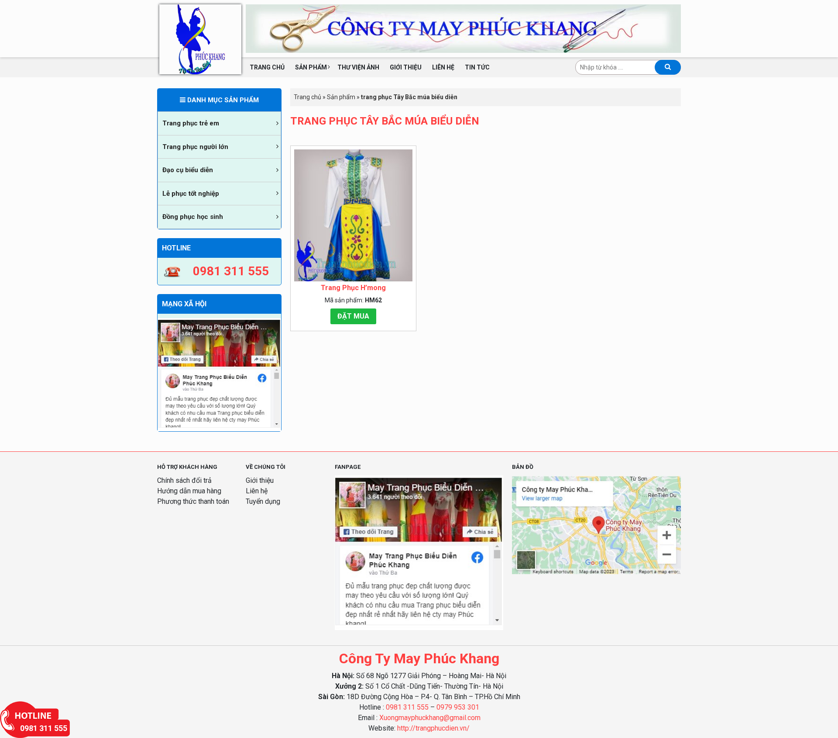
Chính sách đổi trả (184, 480)
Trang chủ (267, 67)
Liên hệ (443, 67)
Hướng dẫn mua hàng (189, 491)
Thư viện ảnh (358, 67)
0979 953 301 (457, 707)
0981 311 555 (407, 707)
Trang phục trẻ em (190, 123)
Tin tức (477, 67)
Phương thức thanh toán (193, 501)
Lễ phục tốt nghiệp (190, 193)
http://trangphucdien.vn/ (433, 728)
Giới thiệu (406, 67)
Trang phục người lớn (195, 147)
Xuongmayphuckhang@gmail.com (430, 718)
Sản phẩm (311, 67)
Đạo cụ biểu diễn (187, 170)
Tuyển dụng (263, 501)
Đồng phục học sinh (192, 217)
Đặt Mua (353, 316)
